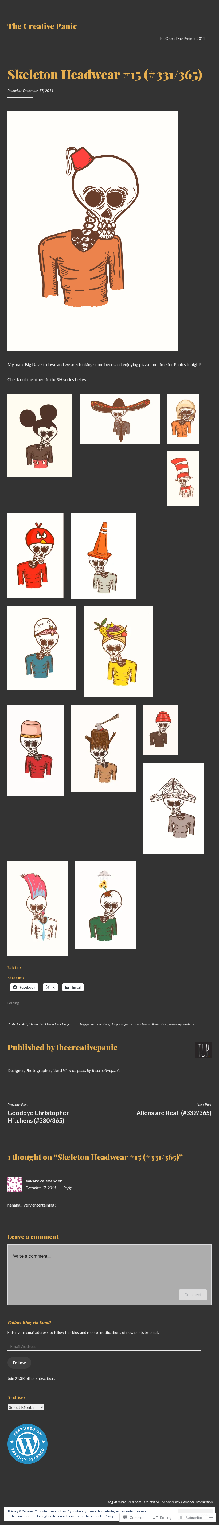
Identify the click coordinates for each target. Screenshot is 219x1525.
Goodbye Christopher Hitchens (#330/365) (38, 1113)
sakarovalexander (44, 1180)
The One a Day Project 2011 (181, 38)
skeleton (189, 1024)
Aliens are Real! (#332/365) (174, 1109)
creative (103, 1024)
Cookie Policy (104, 1516)
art (93, 1024)
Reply (68, 1187)
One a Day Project (59, 1024)
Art (24, 1024)
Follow (19, 1362)
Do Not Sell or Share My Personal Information (178, 1502)
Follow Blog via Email (28, 1322)
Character (36, 1024)
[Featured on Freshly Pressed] (27, 1462)
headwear (142, 1024)
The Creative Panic (42, 26)
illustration (159, 1024)
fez (132, 1024)
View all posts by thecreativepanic (91, 1070)
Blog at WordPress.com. (124, 1502)
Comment (193, 1294)
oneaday (175, 1024)
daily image (119, 1024)
